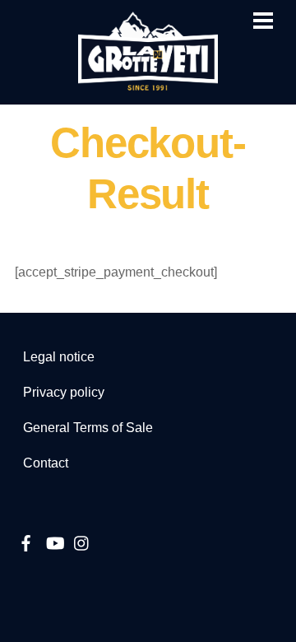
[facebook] (26, 541)
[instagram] (82, 541)
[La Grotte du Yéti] (148, 83)
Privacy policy (63, 392)
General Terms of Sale (88, 428)
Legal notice (59, 357)
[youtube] (54, 541)
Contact (45, 463)
